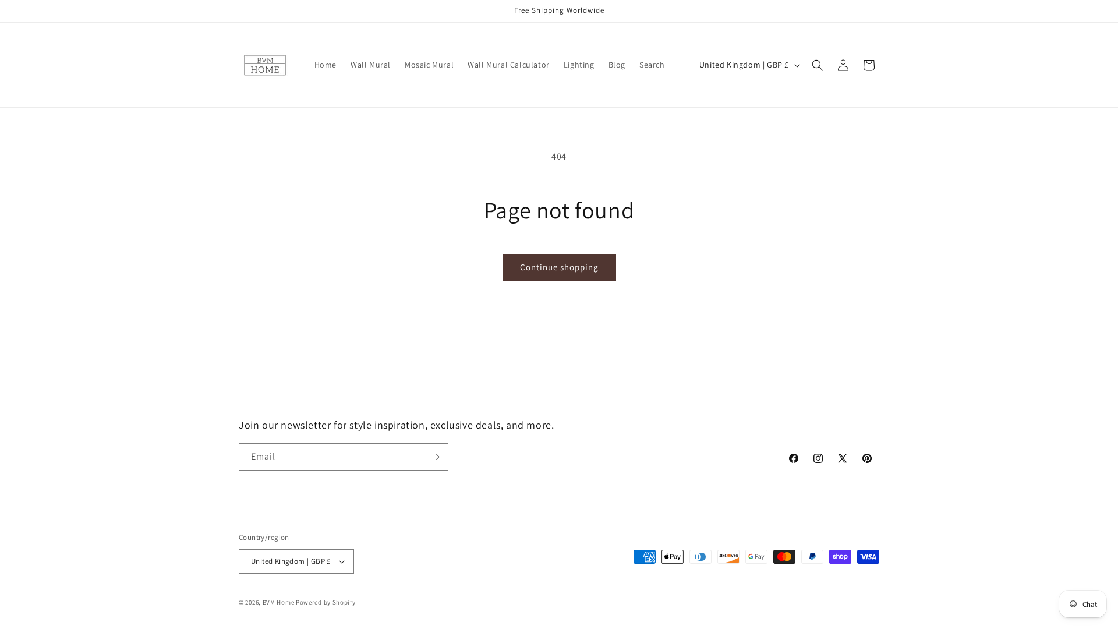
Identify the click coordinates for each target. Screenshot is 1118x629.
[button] (817, 65)
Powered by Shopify (326, 602)
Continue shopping (559, 267)
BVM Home (279, 602)
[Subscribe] (435, 457)
